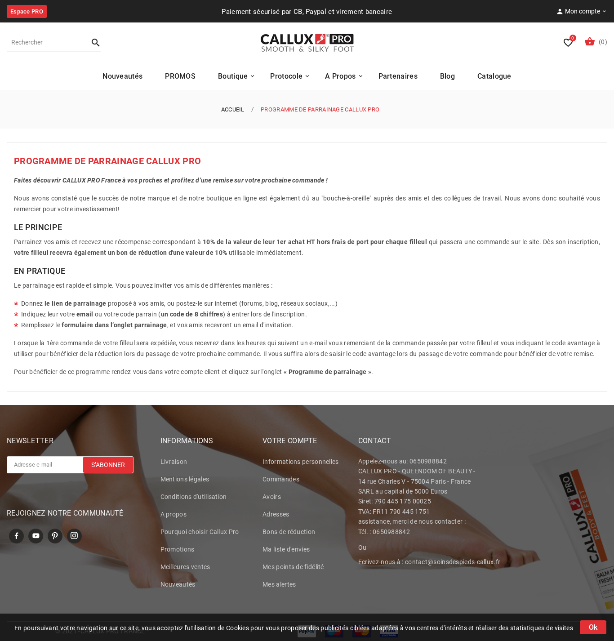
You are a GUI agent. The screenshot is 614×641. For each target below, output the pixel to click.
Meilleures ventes (185, 566)
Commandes (281, 479)
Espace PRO (26, 11)
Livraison (173, 461)
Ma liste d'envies (286, 549)
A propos (173, 514)
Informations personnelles (301, 461)
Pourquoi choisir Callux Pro (199, 531)
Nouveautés (178, 584)
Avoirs (272, 496)
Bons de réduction (289, 531)
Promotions (177, 549)
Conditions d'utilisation (193, 496)
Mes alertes (279, 584)
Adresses (276, 514)
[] (92, 42)
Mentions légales (184, 479)
